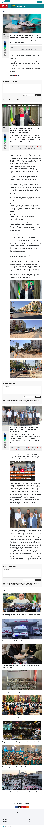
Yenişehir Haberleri (20, 814)
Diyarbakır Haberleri (7, 812)
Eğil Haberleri (19, 817)
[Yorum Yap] (5, 55)
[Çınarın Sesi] (6, 1)
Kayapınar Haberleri (7, 814)
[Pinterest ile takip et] (24, 807)
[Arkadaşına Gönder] (5, 50)
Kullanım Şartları (27, 803)
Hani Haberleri (6, 819)
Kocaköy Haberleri (32, 819)
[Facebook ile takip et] (16, 807)
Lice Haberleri (19, 821)
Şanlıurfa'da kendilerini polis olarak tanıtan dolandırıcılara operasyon (24, 5)
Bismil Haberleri (32, 814)
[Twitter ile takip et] (19, 807)
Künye (15, 803)
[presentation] (6, 5)
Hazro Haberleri (19, 819)
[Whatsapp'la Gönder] (5, 48)
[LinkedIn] (5, 46)
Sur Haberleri (31, 812)
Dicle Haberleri (6, 817)
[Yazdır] (5, 52)
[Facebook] (5, 42)
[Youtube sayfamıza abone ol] (22, 807)
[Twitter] (5, 44)
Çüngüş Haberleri (32, 815)
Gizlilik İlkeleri (19, 803)
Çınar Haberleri (19, 815)
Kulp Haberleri (6, 821)
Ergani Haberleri (32, 817)
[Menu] (38, 2)
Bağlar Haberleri (19, 812)
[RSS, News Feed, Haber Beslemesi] (27, 807)
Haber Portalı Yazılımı (8, 826)
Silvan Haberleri (32, 821)
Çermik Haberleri (6, 815)
